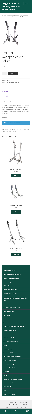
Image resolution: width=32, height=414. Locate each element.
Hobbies (5, 345)
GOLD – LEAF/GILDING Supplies (10, 341)
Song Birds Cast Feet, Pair (13, 82)
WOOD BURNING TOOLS (9, 394)
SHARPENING (6, 371)
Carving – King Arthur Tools (10, 289)
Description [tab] (5, 91)
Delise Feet (7, 84)
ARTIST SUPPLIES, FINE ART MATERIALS (12, 274)
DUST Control (6, 315)
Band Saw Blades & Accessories (11, 278)
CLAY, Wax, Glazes (7, 304)
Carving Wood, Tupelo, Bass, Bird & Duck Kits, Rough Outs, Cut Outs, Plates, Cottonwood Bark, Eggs (15, 298)
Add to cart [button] (16, 175)
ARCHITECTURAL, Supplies (9, 270)
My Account (5, 411)
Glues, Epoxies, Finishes (9, 337)
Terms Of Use (23, 402)
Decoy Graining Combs (8, 311)
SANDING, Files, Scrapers (9, 364)
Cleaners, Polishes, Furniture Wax (11, 307)
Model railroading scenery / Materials (12, 356)
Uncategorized (7, 386)
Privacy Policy (12, 402)
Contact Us (24, 404)
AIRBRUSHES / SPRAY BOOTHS (10, 267)
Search (16, 411)
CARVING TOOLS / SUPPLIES (10, 293)
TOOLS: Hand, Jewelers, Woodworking (12, 379)
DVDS (4, 319)
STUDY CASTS (6, 375)
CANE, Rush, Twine (7, 285)
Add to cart (13, 73)
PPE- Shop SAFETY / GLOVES (10, 360)
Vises (4, 390)
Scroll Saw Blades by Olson (10, 368)
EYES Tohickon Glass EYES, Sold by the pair (13, 326)
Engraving (5, 322)
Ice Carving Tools (7, 349)
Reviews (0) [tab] (5, 96)
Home (5, 15)
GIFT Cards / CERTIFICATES (9, 334)
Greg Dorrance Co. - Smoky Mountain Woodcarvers (11, 6)
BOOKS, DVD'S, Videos (8, 282)
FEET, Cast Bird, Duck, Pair (13, 15)
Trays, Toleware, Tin (8, 383)
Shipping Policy (13, 404)
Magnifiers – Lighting (8, 352)
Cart (24, 410)
